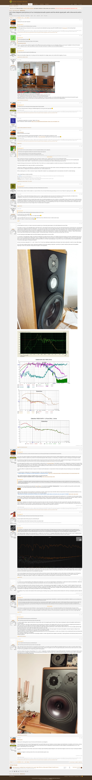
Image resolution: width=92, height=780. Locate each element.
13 (22, 17)
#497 (72, 494)
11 (19, 17)
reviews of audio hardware (28, 8)
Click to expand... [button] (49, 156)
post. (39, 120)
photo (35, 15)
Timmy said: (20, 37)
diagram (32, 15)
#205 (81, 102)
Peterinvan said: (20, 186)
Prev (11, 17)
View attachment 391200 (22, 43)
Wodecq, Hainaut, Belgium (13, 206)
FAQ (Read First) (13, 4)
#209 (81, 184)
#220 (81, 737)
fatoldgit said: (20, 148)
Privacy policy (76, 776)
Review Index (24, 4)
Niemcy (15, 233)
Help (80, 776)
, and (23, 57)
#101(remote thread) (73, 473)
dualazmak (12, 15)
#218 (81, 614)
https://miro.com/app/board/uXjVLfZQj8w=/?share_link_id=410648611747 (45, 121)
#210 (81, 194)
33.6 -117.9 (14, 70)
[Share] (79, 20)
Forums (30, 4)
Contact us (66, 776)
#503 (75, 494)
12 (20, 17)
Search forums (15, 5)
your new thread (42, 136)
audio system (23, 15)
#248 (49, 473)
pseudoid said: (20, 104)
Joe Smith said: (20, 50)
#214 (81, 512)
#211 (81, 208)
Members (47, 4)
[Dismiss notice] (81, 8)
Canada (15, 156)
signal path (38, 15)
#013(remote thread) (48, 476)
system (42, 15)
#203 (81, 48)
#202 (81, 35)
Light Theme (12, 776)
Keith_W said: (20, 616)
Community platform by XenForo (40, 778)
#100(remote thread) (65, 473)
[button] (38, 4)
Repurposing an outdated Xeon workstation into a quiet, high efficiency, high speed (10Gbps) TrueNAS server (36, 767)
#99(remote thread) (57, 473)
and (22, 636)
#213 (81, 449)
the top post (65, 27)
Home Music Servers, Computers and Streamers (27, 768)
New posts (11, 5)
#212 (81, 223)
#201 (81, 19)
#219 (81, 639)
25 (25, 17)
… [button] (14, 17)
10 (17, 17)
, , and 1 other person (25, 127)
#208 (81, 146)
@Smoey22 (21, 132)
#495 (70, 494)
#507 (77, 494)
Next (28, 17)
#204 (81, 59)
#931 (78, 473)
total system (45, 15)
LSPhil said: (20, 452)
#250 (43, 476)
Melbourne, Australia (13, 523)
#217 (81, 595)
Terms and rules (71, 776)
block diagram (27, 15)
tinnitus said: (20, 24)
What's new (35, 4)
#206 (81, 118)
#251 (52, 473)
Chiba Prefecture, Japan (13, 33)
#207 (81, 130)
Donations (42, 4)
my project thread (50, 463)
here (58, 8)
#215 (81, 525)
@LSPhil (20, 739)
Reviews (19, 4)
